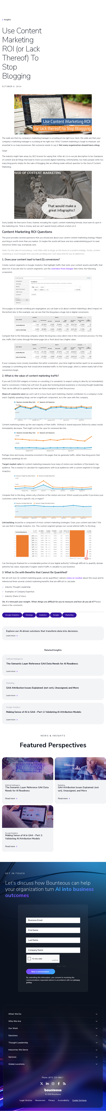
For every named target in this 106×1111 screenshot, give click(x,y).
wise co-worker (74, 578)
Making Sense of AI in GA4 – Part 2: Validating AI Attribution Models (43, 711)
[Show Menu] (99, 6)
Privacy (51, 1100)
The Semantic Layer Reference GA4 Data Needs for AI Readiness (42, 663)
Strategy (29, 615)
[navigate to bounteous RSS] (64, 1083)
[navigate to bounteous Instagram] (53, 1083)
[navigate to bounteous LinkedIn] (47, 1083)
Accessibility (63, 1100)
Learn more (10, 635)
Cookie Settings (79, 1100)
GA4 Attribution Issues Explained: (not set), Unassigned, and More (42, 687)
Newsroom (40, 1100)
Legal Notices (26, 1100)
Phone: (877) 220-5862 (52, 1077)
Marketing (69, 615)
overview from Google (62, 268)
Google (56, 615)
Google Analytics (12, 615)
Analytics (43, 615)
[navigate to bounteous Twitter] (41, 1083)
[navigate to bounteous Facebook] (58, 1083)
